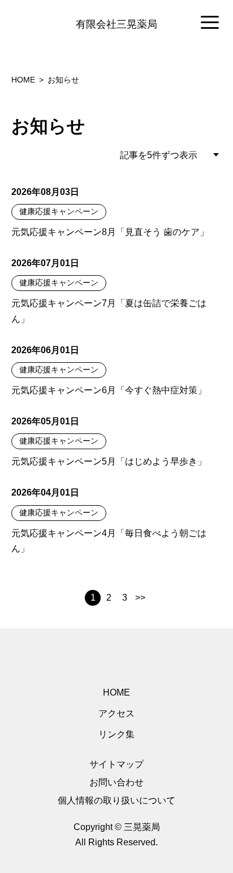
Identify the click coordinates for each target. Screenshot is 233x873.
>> (140, 597)
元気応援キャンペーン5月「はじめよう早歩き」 (108, 461)
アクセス (116, 713)
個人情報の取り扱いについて (116, 800)
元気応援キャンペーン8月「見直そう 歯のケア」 (110, 232)
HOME (116, 692)
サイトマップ (116, 764)
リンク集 (116, 734)
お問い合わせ (116, 782)
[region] (116, 23)
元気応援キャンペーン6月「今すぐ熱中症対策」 (108, 390)
